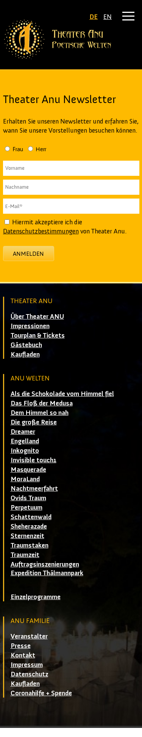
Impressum (27, 664)
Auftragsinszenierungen (45, 564)
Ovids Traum (28, 498)
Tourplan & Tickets (38, 335)
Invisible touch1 (33, 460)
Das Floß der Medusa (42, 403)
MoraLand (25, 479)
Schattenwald (31, 517)
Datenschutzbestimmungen (41, 231)
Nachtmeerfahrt (34, 488)
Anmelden (28, 253)
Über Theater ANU (37, 316)
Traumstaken (29, 545)
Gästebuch (26, 345)
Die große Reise (34, 422)
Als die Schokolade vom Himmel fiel (62, 394)
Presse (21, 646)
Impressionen (30, 326)
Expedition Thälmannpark (47, 573)
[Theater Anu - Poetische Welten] (71, 39)
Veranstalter (29, 636)
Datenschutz (29, 674)
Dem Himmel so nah (40, 412)
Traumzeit (25, 555)
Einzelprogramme (36, 597)
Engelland (25, 441)
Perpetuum (26, 507)
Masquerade (28, 469)
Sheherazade (29, 526)
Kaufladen (25, 354)
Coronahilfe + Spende (41, 693)
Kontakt (23, 655)
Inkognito (25, 450)
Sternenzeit (27, 536)
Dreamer (23, 431)
